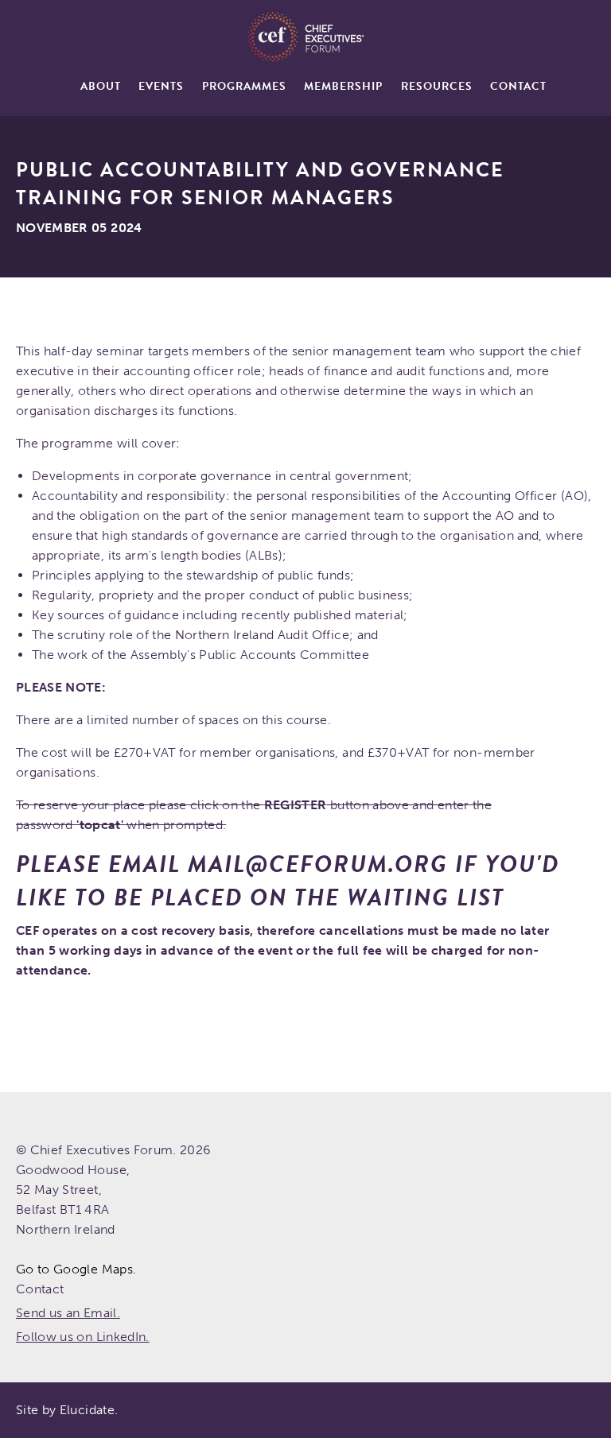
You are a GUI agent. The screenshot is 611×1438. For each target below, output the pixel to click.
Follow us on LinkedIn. (83, 1336)
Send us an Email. (68, 1312)
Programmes (244, 86)
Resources (437, 86)
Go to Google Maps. (76, 1269)
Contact (518, 86)
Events (161, 86)
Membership (343, 86)
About (100, 86)
